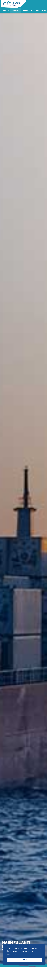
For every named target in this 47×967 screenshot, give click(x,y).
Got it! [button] (24, 960)
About (5, 10)
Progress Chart (27, 10)
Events (37, 10)
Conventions (15, 10)
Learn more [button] (11, 954)
